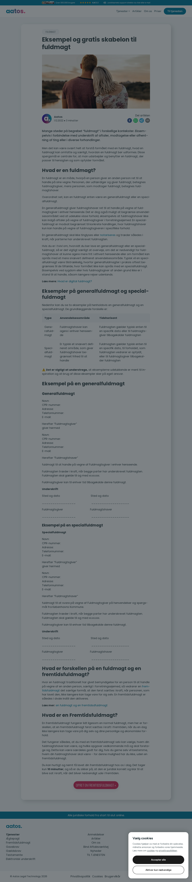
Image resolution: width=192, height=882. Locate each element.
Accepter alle (158, 859)
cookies (151, 850)
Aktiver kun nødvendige (158, 869)
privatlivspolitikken (168, 850)
